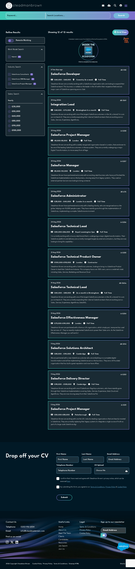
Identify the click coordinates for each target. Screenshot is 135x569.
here (68, 481)
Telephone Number (64, 465)
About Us (62, 530)
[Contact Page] (103, 5)
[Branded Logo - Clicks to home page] (24, 6)
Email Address (113, 454)
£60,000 (16, 116)
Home (61, 527)
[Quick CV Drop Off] (109, 6)
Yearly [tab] (10, 100)
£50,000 (16, 111)
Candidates (63, 540)
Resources (63, 543)
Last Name (86, 454)
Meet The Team (65, 533)
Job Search (63, 546)
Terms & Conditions (97, 487)
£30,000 (16, 107)
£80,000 (16, 121)
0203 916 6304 (27, 527)
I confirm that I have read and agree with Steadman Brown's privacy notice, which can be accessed (92, 480)
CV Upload (99, 465)
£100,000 (16, 130)
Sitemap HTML (74, 564)
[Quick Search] (115, 6)
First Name (61, 454)
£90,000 (16, 126)
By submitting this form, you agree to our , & (93, 487)
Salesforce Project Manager (23, 84)
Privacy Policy (110, 487)
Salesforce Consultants (22, 74)
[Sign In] (121, 6)
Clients (61, 536)
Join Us (62, 549)
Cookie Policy (122, 487)
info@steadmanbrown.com (33, 531)
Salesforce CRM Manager (22, 79)
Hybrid (16, 57)
